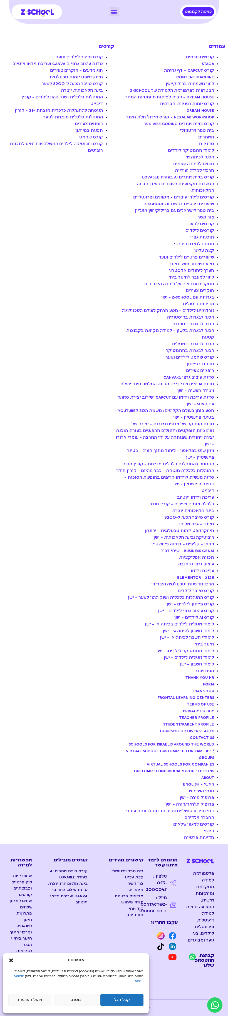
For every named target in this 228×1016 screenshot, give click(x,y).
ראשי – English (198, 784)
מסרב (76, 1000)
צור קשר (205, 217)
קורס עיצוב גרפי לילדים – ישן (186, 610)
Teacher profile (196, 717)
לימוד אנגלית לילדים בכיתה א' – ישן (179, 624)
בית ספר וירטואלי (197, 130)
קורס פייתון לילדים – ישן (190, 604)
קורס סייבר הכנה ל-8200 (189, 517)
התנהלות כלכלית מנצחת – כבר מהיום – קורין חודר (165, 470)
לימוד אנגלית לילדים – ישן (189, 657)
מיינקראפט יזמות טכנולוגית (76, 77)
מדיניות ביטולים (198, 304)
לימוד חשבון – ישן (197, 664)
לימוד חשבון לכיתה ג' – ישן (188, 631)
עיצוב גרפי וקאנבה (196, 564)
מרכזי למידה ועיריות (194, 170)
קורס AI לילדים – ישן (194, 617)
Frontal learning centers (185, 697)
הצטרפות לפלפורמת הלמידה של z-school (172, 90)
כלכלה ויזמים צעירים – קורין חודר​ (182, 504)
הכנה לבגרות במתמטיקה (189, 350)
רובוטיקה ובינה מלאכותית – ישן (183, 537)
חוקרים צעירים (200, 290)
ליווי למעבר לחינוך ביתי (191, 277)
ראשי (209, 831)
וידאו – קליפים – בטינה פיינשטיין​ (182, 544)
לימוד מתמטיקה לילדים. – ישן (185, 651)
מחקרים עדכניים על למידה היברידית (179, 284)
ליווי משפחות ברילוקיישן (190, 83)
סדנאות (206, 143)
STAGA (208, 63)
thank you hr (199, 677)
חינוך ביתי (204, 644)
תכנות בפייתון (200, 364)
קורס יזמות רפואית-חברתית (187, 103)
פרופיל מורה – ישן (197, 797)
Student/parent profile (188, 724)
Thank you (203, 691)
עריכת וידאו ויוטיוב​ (195, 497)
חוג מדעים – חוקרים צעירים (76, 70)
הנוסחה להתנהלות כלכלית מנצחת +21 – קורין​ (59, 110)
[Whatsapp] (192, 956)
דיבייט (208, 490)
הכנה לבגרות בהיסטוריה (190, 317)
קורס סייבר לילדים (196, 590)
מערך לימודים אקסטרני (191, 270)
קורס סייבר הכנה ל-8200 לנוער (72, 83)
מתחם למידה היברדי (194, 244)
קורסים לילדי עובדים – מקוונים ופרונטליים (173, 197)
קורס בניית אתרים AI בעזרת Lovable (178, 177)
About (207, 777)
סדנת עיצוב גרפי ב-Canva (188, 377)
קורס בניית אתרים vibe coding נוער (178, 123)
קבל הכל (122, 1000)
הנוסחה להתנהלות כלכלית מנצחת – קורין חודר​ (168, 464)
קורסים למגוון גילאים (193, 824)
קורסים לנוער (201, 224)
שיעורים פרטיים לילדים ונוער (186, 257)
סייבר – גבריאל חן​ (196, 524)
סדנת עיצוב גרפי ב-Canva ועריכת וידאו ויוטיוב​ (58, 63)
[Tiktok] (160, 946)
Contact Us (202, 737)
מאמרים (206, 137)
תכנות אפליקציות (196, 557)
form (208, 684)
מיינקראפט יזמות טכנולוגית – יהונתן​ (179, 530)
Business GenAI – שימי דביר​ (187, 550)
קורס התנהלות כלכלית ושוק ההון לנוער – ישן (171, 597)
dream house (200, 110)
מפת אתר (204, 671)
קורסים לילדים (199, 230)
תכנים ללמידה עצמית (193, 164)
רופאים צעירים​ (200, 370)
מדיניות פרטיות (199, 837)
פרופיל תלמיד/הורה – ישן (189, 804)
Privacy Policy (198, 711)
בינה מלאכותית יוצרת (193, 510)
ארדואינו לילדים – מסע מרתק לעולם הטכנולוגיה (168, 310)
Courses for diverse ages (187, 731)
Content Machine (195, 77)
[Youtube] (172, 957)
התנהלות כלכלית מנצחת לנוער (73, 117)
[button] (11, 960)
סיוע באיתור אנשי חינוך (191, 264)
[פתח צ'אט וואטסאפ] (214, 1005)
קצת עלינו (204, 250)
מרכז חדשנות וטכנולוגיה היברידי (182, 584)
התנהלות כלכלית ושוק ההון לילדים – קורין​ (62, 97)
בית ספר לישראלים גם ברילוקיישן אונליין (174, 210)
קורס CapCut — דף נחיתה (189, 70)
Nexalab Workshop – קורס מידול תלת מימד (170, 117)
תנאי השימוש (201, 791)
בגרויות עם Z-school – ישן (187, 297)
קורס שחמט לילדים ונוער (189, 357)
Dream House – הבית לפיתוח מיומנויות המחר (169, 97)
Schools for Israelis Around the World (171, 744)
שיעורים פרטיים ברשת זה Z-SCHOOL (179, 204)
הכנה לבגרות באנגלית (193, 344)
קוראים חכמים (200, 57)
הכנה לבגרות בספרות (193, 324)
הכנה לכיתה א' (200, 157)
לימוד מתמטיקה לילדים (191, 150)
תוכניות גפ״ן (202, 237)
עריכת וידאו (202, 570)
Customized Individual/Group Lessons (174, 771)
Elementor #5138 (195, 577)
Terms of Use (200, 704)
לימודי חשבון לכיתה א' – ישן (187, 637)
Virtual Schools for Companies (180, 764)
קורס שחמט (91, 137)
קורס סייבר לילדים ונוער (79, 57)
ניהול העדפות (30, 1000)
